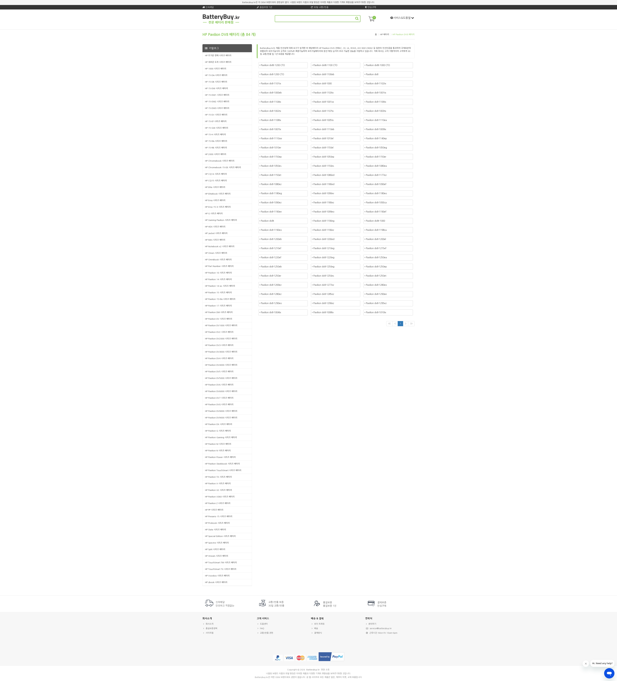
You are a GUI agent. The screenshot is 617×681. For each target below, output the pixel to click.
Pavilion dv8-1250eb (271, 266)
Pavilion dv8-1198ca (376, 230)
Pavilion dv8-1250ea (376, 257)
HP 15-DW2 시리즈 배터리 (217, 102)
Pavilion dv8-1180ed (323, 184)
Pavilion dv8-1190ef (376, 212)
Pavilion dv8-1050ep (323, 157)
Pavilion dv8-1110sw (271, 138)
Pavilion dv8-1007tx (271, 129)
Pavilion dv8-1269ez (271, 285)
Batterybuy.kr (313, 670)
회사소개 (209, 624)
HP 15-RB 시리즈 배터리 (216, 148)
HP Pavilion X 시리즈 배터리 (218, 483)
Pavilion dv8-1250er (271, 276)
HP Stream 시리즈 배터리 (216, 556)
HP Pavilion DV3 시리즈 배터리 (219, 345)
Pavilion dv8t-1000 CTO (378, 65)
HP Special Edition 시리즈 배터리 (220, 536)
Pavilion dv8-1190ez (323, 230)
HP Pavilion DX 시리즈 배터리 (218, 424)
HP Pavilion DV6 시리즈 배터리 (219, 385)
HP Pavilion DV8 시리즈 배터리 (219, 404)
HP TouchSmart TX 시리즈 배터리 (220, 569)
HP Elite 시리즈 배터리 (215, 187)
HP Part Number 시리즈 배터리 (219, 266)
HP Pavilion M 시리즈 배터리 (218, 444)
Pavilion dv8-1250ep (376, 266)
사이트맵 (209, 633)
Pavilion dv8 (372, 74)
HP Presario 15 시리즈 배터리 (218, 516)
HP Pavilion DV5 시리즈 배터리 (219, 372)
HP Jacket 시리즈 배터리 (216, 233)
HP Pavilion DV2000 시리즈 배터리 (221, 339)
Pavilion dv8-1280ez (271, 294)
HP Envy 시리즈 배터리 (215, 200)
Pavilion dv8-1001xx (323, 102)
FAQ (262, 628)
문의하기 (372, 624)
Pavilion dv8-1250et (376, 276)
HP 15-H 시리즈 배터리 (215, 134)
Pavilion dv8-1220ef (271, 257)
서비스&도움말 (402, 17)
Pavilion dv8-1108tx (271, 120)
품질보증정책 (211, 628)
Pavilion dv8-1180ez (323, 202)
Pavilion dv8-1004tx (271, 312)
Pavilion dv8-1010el (323, 138)
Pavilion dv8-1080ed (323, 175)
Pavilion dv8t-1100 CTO (325, 65)
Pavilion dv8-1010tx (376, 312)
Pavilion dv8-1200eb (271, 239)
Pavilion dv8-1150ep (271, 157)
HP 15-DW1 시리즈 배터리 (217, 95)
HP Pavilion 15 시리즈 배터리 (218, 293)
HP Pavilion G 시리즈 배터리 (218, 431)
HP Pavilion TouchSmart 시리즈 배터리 (223, 470)
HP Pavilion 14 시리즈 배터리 (218, 279)
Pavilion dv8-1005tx (323, 120)
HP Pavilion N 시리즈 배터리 (218, 451)
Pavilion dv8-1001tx (376, 93)
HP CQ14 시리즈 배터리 (216, 174)
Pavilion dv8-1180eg (271, 193)
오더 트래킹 (319, 624)
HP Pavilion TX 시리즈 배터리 (218, 477)
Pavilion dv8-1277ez (323, 285)
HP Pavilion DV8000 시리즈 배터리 (221, 411)
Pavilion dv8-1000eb (271, 93)
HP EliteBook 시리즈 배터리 (218, 194)
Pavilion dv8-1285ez (323, 294)
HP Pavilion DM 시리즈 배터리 (219, 312)
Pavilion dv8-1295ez (376, 303)
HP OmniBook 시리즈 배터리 (218, 260)
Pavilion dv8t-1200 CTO (273, 65)
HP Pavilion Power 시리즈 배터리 (220, 457)
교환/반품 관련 (266, 633)
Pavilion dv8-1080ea (376, 166)
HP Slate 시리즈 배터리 (215, 530)
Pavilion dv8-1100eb (323, 74)
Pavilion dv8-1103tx (323, 93)
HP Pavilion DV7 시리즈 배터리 (219, 398)
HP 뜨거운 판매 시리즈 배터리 (218, 55)
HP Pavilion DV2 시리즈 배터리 (219, 332)
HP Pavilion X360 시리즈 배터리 (220, 497)
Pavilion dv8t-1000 (375, 221)
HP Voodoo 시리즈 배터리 (217, 576)
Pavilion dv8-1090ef (376, 184)
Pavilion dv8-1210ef (271, 248)
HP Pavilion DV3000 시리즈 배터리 (221, 352)
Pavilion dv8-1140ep (376, 138)
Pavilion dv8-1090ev (323, 193)
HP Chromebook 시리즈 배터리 (219, 161)
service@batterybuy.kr (381, 628)
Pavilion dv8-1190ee (271, 212)
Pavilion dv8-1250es (323, 276)
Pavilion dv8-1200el (376, 239)
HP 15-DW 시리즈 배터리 (216, 88)
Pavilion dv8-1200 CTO (272, 74)
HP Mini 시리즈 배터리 (215, 240)
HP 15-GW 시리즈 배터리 (216, 128)
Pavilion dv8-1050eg (376, 147)
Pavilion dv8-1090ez (271, 202)
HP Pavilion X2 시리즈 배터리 (218, 490)
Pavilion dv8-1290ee (376, 294)
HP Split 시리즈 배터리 (215, 549)
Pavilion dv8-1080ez (271, 184)
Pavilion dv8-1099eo (323, 212)
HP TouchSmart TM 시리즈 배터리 (221, 563)
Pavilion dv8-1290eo (271, 303)
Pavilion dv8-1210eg (323, 248)
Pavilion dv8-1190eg (323, 221)
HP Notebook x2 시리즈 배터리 (219, 246)
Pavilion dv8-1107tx (323, 111)
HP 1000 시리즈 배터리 (215, 69)
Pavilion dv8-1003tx (376, 111)
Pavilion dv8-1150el (323, 147)
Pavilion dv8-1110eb (323, 129)
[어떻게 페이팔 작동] (331, 661)
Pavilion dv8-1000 (322, 83)
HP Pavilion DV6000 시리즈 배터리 (221, 391)
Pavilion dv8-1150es (323, 166)
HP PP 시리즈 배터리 (214, 510)
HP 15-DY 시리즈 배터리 (216, 115)
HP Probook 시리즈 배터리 (217, 523)
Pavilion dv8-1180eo (376, 193)
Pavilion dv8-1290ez (323, 303)
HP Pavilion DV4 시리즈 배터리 (219, 358)
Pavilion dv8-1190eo (271, 230)
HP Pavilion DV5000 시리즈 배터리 (221, 378)
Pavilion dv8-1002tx (271, 111)
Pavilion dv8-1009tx (376, 129)
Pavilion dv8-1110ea (376, 120)
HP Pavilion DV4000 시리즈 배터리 (221, 365)
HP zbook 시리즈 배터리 (216, 582)
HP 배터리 (384, 34)
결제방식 (318, 633)
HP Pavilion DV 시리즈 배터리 (218, 319)
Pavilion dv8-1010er (271, 147)
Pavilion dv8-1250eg (323, 266)
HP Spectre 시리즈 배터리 (217, 543)
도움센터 (264, 624)
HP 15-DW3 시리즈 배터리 (217, 108)
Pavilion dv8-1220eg (323, 257)
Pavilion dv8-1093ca (376, 202)
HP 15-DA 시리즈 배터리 (216, 75)
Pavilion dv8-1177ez (376, 175)
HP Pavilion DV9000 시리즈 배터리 (221, 418)
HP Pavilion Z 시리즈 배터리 (217, 503)
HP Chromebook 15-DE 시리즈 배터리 (223, 167)
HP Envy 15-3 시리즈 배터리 (218, 207)
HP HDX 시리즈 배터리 (215, 227)
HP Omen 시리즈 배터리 (216, 253)
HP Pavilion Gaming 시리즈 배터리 (221, 437)
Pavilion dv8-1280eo (376, 285)
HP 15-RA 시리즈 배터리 (216, 141)
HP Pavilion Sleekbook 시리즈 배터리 (222, 464)
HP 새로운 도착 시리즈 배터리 (218, 62)
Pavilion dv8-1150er (376, 157)
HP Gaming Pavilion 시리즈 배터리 (221, 220)
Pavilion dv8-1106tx (376, 102)
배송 (316, 628)
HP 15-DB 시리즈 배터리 (216, 82)
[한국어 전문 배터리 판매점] (221, 23)
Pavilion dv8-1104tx (271, 102)
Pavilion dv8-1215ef (376, 248)
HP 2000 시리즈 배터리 (215, 154)
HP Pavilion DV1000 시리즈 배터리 (221, 325)
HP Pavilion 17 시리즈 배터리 (218, 306)
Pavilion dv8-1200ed (323, 239)
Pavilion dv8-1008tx (323, 312)
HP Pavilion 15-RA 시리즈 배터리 (220, 299)
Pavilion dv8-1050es (271, 166)
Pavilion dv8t (267, 221)
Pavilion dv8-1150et (271, 175)
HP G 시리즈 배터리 (214, 213)
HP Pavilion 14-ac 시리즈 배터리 (220, 286)
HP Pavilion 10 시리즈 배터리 (218, 273)
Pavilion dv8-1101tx (271, 83)
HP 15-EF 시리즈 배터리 (216, 121)
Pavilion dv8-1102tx (376, 83)
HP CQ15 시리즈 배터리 (216, 181)
